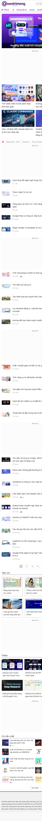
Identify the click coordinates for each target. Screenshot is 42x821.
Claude (32, 10)
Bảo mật (18, 801)
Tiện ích (6, 573)
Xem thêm (35, 788)
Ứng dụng (33, 801)
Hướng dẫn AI (22, 10)
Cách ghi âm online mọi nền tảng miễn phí (11, 613)
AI (13, 10)
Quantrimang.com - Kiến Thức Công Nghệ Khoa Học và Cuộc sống (15, 4)
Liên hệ (39, 801)
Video (5, 655)
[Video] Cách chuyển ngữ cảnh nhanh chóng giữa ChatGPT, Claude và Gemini (11, 674)
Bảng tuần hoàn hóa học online (11, 591)
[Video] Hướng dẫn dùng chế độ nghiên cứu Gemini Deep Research (12, 695)
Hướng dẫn (25, 801)
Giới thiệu (4, 801)
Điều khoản (11, 801)
